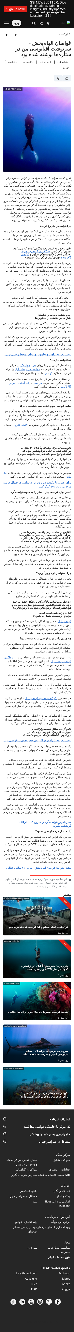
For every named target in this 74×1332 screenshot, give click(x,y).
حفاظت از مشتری (59, 1169)
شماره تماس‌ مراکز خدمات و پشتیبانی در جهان (21, 1162)
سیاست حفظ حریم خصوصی (59, 1250)
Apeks (66, 1283)
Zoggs (66, 1289)
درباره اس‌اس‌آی (60, 1221)
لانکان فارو (21, 424)
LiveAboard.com (26, 1273)
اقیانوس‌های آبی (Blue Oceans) (57, 1203)
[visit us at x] (50, 1302)
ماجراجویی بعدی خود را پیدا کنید (49, 1134)
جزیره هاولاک (28, 365)
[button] (15, 9)
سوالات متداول (61, 1159)
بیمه (34, 1201)
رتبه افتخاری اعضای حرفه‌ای (53, 1227)
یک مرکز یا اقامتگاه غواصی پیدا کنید (47, 1127)
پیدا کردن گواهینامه (26, 1169)
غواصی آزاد (64, 621)
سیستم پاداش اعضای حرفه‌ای (25, 1229)
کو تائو (49, 373)
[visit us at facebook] (59, 1302)
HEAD (33, 1289)
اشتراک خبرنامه (60, 1119)
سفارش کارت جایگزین (24, 1174)
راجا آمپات (24, 382)
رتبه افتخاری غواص (26, 1221)
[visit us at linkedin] (23, 1302)
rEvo (34, 1283)
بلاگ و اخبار (63, 1196)
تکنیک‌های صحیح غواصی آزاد (41, 698)
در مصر (37, 382)
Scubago (64, 1273)
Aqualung (31, 1278)
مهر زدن (32, 1247)
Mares (66, 1278)
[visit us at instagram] (41, 1302)
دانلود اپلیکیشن (28, 1190)
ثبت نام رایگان (61, 1190)
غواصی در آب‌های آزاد (27, 369)
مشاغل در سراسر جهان (54, 1141)
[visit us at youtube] (32, 1302)
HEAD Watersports (55, 1268)
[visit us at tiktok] (14, 1302)
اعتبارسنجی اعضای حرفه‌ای (54, 1174)
